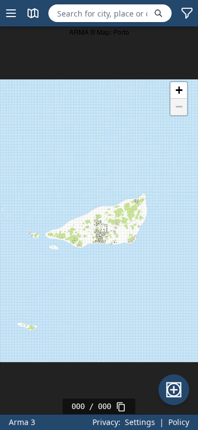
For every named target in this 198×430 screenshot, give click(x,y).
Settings (140, 422)
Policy (178, 422)
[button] (178, 90)
